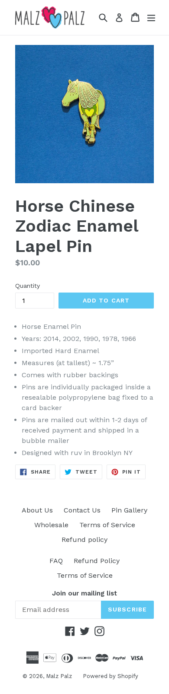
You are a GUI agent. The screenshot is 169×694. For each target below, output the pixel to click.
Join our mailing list (84, 593)
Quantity (27, 285)
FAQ (56, 561)
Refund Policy (97, 561)
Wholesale (51, 525)
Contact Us (82, 510)
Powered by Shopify (110, 676)
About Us (37, 510)
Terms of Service (107, 525)
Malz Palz (59, 676)
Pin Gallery (129, 510)
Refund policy (84, 539)
